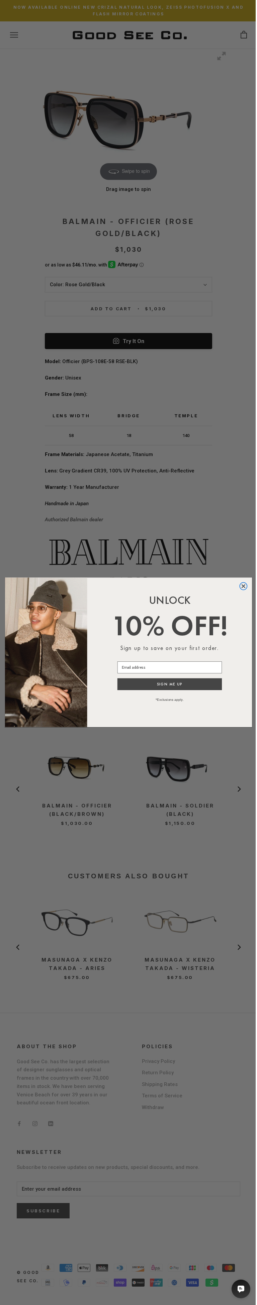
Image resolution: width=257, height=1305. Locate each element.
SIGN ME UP (170, 684)
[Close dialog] (243, 586)
